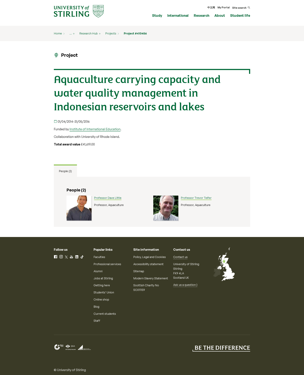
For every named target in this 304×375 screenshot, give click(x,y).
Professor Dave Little (107, 198)
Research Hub (88, 33)
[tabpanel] (152, 202)
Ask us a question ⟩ (185, 284)
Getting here (102, 285)
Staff (97, 320)
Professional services (107, 264)
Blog (96, 306)
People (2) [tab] (65, 171)
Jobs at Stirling (103, 278)
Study (157, 15)
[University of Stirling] (79, 11)
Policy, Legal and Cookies (149, 257)
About (219, 15)
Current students (105, 313)
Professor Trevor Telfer (196, 198)
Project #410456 (135, 33)
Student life (240, 15)
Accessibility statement (148, 264)
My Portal (224, 7)
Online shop (101, 299)
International (178, 15)
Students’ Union (104, 292)
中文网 (211, 7)
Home (58, 33)
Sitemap (138, 271)
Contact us (180, 257)
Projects (110, 33)
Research (201, 15)
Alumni (98, 271)
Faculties (99, 257)
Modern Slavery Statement (150, 278)
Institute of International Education (95, 129)
